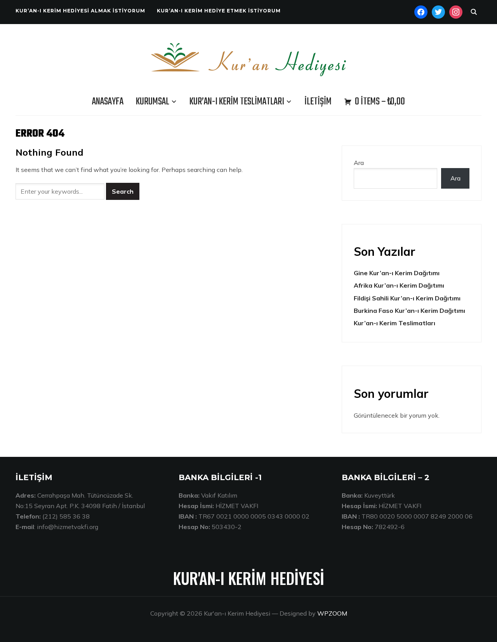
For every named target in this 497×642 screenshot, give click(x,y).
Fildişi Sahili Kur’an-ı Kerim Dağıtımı (407, 298)
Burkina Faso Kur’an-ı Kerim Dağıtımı (409, 310)
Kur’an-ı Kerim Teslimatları (236, 101)
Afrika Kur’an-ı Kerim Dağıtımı (399, 285)
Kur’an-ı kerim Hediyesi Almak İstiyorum (80, 11)
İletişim (318, 101)
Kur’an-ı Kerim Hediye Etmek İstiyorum (219, 11)
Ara (359, 163)
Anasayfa (107, 101)
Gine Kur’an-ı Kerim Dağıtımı (397, 273)
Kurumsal (152, 101)
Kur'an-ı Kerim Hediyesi (248, 578)
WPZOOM (332, 613)
